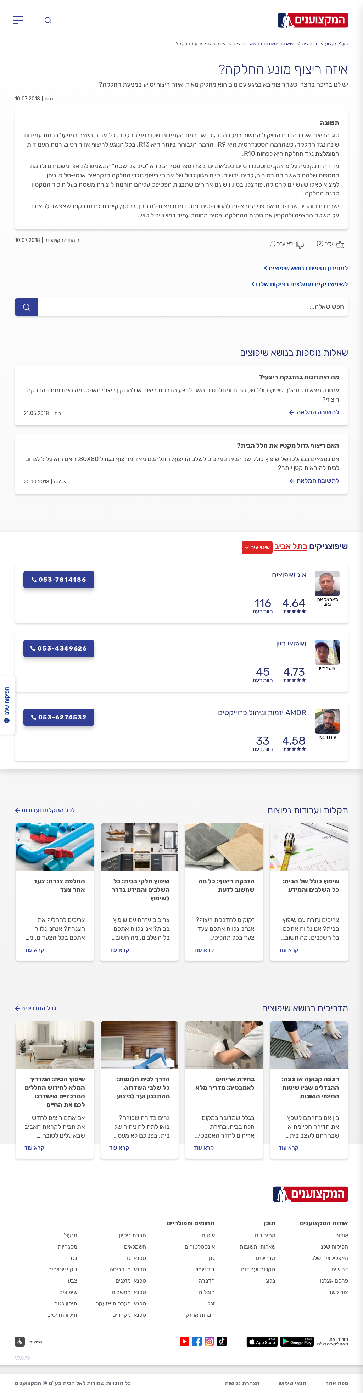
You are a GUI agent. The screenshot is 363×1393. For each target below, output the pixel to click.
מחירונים (265, 1235)
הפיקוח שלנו (333, 1246)
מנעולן (69, 1235)
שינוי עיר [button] (260, 547)
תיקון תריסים (62, 1314)
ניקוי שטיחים (62, 1269)
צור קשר (338, 1292)
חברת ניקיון (132, 1235)
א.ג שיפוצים (289, 575)
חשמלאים (135, 1246)
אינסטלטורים (200, 1246)
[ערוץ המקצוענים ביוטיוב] (186, 1341)
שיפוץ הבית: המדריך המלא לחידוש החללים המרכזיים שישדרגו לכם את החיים (55, 1092)
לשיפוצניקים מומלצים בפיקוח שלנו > (299, 284)
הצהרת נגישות (242, 1383)
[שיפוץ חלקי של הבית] (139, 850)
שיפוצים (309, 44)
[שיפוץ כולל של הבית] (309, 850)
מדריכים (265, 1258)
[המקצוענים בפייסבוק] (198, 1341)
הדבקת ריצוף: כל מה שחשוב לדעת (226, 885)
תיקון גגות (65, 1303)
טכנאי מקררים (129, 1314)
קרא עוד (288, 949)
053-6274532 (62, 717)
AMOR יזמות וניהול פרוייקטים (262, 712)
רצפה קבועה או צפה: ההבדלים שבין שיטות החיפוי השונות (310, 1087)
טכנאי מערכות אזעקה (120, 1303)
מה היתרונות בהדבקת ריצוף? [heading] (299, 377)
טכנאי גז (136, 1258)
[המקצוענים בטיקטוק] (222, 1341)
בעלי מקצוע (336, 44)
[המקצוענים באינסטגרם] (211, 1341)
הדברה (207, 1280)
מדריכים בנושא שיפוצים (305, 1008)
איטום (208, 1235)
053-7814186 (62, 579)
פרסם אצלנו (334, 1280)
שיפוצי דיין (291, 643)
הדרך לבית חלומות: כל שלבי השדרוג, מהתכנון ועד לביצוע (143, 1087)
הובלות (207, 1292)
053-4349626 (62, 648)
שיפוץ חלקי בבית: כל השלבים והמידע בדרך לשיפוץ (141, 889)
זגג (211, 1303)
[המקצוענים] (313, 20)
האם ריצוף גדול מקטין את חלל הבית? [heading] (288, 445)
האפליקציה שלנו (329, 1258)
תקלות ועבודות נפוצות (307, 810)
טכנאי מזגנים (131, 1280)
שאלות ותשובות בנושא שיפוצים (264, 44)
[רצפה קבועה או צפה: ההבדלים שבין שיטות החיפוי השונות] (309, 1048)
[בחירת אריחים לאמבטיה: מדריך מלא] (224, 1048)
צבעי (71, 1280)
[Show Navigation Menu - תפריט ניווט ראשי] (20, 20)
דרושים (339, 1269)
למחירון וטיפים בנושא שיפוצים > (306, 268)
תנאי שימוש (292, 1383)
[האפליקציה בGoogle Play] (297, 1342)
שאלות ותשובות (257, 1246)
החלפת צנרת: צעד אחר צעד (59, 885)
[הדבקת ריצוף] (224, 850)
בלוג (270, 1280)
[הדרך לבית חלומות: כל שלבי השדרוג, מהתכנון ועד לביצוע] (139, 1048)
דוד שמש (204, 1269)
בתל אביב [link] (290, 546)
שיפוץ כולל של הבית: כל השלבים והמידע (310, 885)
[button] (28, 1342)
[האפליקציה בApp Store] (262, 1342)
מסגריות (67, 1246)
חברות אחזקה (198, 1314)
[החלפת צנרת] (55, 850)
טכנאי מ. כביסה (128, 1269)
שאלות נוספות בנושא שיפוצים (294, 352)
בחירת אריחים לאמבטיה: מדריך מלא (225, 1083)
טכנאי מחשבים (129, 1292)
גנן (211, 1258)
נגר (73, 1258)
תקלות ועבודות (258, 1269)
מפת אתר (336, 1383)
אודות (341, 1235)
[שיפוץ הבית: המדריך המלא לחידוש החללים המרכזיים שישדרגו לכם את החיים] (55, 1048)
